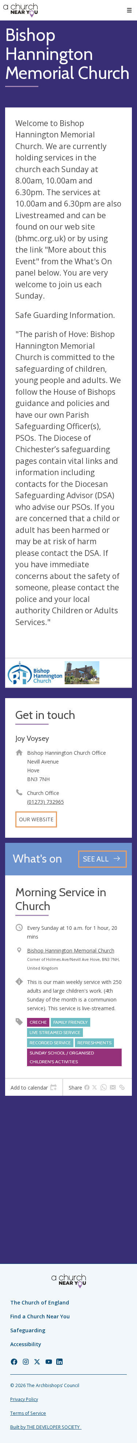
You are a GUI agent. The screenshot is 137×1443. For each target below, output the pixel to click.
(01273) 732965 (45, 801)
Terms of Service (28, 1413)
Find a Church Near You (40, 1316)
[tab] (33, 1087)
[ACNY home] (20, 10)
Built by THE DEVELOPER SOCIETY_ (45, 1427)
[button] (129, 10)
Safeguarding (27, 1330)
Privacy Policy (24, 1399)
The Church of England (39, 1302)
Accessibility (25, 1344)
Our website (36, 819)
